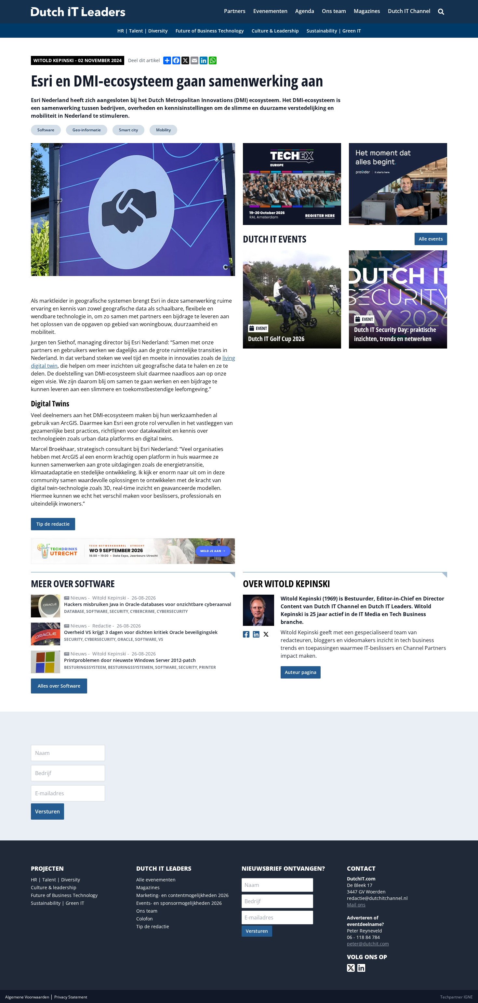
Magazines (148, 887)
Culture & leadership (53, 887)
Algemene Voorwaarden (27, 997)
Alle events (431, 239)
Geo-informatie (87, 130)
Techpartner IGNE (456, 997)
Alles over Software (59, 686)
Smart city (128, 130)
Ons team (146, 911)
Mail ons (356, 905)
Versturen (47, 811)
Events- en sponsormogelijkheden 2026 (179, 903)
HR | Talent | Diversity (55, 880)
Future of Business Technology (64, 895)
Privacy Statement (70, 997)
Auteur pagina (300, 672)
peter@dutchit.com (368, 944)
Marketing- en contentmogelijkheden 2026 (182, 895)
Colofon (144, 919)
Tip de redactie (53, 524)
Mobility (163, 130)
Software (45, 130)
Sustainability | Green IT (57, 903)
